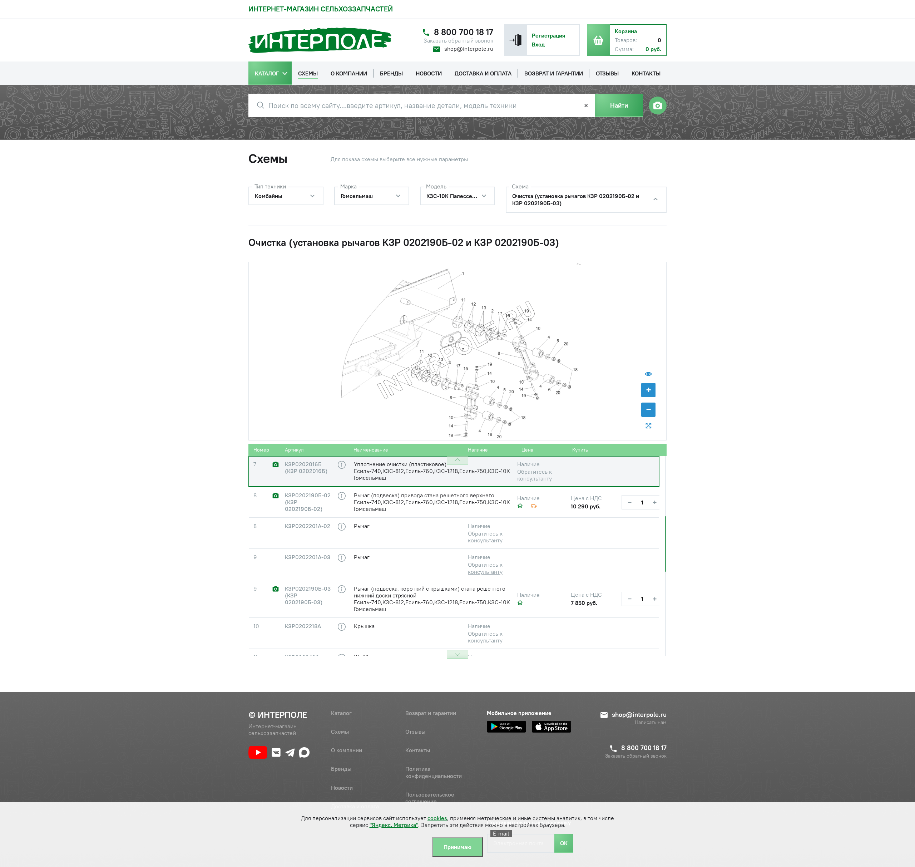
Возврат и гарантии (430, 712)
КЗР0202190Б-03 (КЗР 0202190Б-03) (308, 595)
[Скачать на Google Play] (506, 727)
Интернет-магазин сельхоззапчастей (320, 8)
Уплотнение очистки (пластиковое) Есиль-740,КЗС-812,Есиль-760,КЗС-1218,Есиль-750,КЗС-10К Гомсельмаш (432, 470)
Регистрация (548, 35)
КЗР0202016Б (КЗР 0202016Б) (306, 467)
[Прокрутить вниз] (457, 654)
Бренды (341, 768)
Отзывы (415, 731)
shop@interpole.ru (468, 48)
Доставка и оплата (355, 806)
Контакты (417, 750)
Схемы (340, 731)
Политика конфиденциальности (433, 772)
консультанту (534, 478)
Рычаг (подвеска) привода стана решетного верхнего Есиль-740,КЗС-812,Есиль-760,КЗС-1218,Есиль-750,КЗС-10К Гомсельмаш (432, 502)
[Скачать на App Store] (551, 727)
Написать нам (651, 722)
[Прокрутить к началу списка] (457, 460)
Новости (342, 787)
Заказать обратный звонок (458, 40)
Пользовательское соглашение (429, 798)
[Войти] (515, 40)
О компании (346, 750)
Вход (538, 44)
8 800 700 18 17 (463, 32)
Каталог (341, 712)
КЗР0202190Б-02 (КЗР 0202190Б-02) (308, 502)
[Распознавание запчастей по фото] (658, 105)
